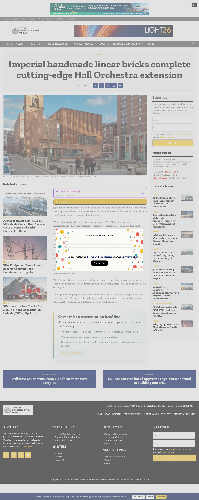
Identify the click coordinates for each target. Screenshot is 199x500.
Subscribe (99, 263)
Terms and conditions (99, 256)
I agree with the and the (102, 257)
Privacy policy (130, 256)
